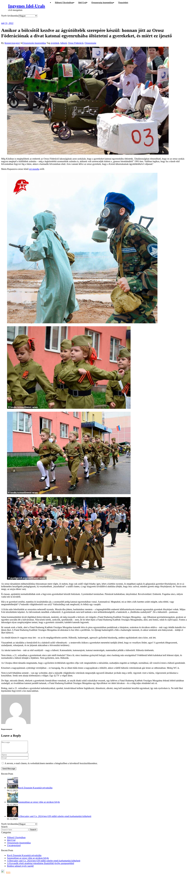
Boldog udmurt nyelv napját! (20, 866)
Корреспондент (12, 43)
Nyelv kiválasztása (10, 15)
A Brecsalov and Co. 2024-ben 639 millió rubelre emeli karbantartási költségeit (43, 860)
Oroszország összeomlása (34, 43)
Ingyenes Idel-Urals (26, 6)
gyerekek (55, 43)
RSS (8, 872)
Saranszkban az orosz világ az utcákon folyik (28, 858)
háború (63, 43)
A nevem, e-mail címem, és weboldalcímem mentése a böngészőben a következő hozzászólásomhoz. (51, 763)
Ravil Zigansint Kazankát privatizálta (24, 855)
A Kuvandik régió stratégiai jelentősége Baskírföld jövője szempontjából (40, 863)
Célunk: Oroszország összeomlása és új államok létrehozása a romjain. (59, 19)
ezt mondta (34, 169)
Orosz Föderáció (75, 43)
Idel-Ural (11, 840)
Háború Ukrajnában (16, 837)
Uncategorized (14, 845)
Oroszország (90, 43)
